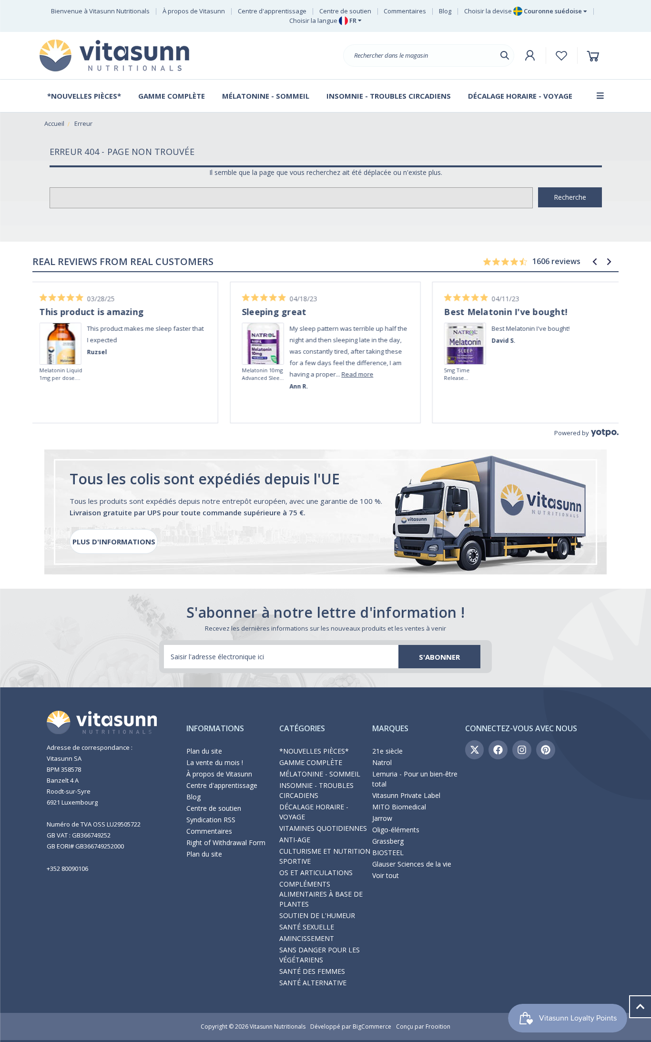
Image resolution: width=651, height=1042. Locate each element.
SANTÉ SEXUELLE (306, 926)
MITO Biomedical (399, 806)
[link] (63, 330)
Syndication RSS (210, 819)
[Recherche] (505, 55)
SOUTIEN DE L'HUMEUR (317, 915)
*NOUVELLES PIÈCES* (314, 751)
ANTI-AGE (294, 839)
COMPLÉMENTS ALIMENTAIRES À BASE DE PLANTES (321, 894)
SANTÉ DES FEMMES (312, 971)
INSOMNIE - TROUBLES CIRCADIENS (316, 790)
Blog (445, 11)
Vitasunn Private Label (406, 795)
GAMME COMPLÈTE (310, 762)
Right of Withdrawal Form (225, 842)
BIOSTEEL (388, 852)
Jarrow (382, 818)
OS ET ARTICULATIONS (316, 872)
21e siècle (387, 751)
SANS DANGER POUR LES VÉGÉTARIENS (319, 954)
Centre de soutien (345, 11)
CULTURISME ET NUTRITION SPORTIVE (324, 856)
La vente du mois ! (214, 762)
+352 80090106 (67, 868)
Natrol (382, 762)
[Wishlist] (561, 55)
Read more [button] (158, 374)
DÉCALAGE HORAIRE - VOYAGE (313, 811)
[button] (594, 261)
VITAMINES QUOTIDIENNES (323, 828)
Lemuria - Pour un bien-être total (415, 778)
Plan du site (204, 751)
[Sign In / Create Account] (530, 55)
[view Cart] (594, 55)
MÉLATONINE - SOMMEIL (319, 773)
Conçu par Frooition (423, 1026)
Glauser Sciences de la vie (411, 863)
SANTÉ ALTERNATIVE (312, 982)
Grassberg (388, 841)
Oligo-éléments (395, 829)
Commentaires (405, 11)
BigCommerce (372, 1026)
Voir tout (385, 875)
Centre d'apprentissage (272, 11)
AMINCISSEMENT (306, 938)
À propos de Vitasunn (194, 11)
